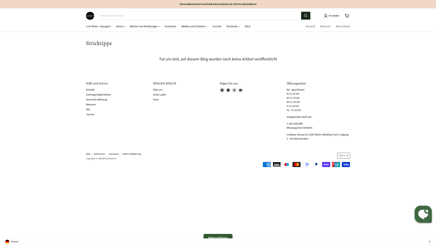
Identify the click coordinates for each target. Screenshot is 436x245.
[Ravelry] (234, 90)
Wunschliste (343, 26)
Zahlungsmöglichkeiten (98, 94)
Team (156, 99)
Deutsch (14, 241)
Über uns (157, 90)
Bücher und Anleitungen (144, 26)
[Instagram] (228, 90)
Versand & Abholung (96, 99)
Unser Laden (159, 94)
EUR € (342, 155)
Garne (119, 26)
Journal (216, 26)
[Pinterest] (222, 90)
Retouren (325, 26)
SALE (247, 26)
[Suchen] (305, 16)
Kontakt (90, 90)
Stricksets (232, 26)
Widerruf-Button (218, 237)
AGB (88, 154)
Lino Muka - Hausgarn (98, 26)
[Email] (240, 90)
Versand (310, 26)
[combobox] (218, 241)
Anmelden (334, 16)
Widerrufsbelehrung (132, 154)
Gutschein (170, 26)
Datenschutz (99, 154)
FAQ (88, 109)
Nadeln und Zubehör (193, 26)
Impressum (114, 154)
